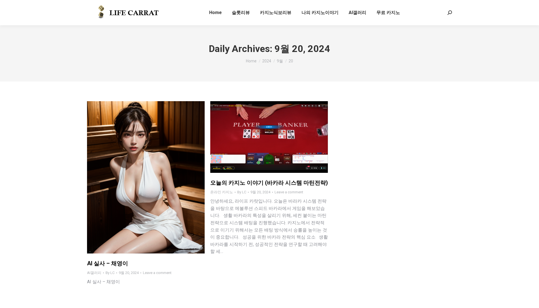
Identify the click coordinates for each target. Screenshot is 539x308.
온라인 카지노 (221, 192)
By (110, 273)
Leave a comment (157, 273)
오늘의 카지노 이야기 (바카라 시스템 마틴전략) (269, 182)
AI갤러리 (94, 273)
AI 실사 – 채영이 (107, 263)
